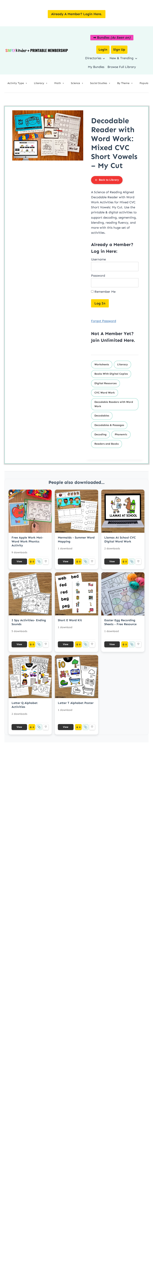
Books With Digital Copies (111, 373)
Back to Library (109, 179)
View (19, 561)
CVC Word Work (104, 392)
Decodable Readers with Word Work (113, 404)
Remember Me (104, 291)
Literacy (122, 364)
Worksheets (101, 364)
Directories (93, 58)
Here (129, 340)
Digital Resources (105, 383)
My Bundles (96, 67)
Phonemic (121, 434)
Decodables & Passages (109, 425)
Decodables (101, 415)
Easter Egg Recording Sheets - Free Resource (120, 622)
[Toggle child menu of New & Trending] (135, 58)
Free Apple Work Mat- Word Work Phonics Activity (27, 541)
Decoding (100, 434)
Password (98, 275)
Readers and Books (106, 443)
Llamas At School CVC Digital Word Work (120, 539)
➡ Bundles (111, 37)
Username (98, 259)
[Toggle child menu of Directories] (103, 58)
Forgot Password (103, 321)
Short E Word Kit (70, 620)
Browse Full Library (121, 67)
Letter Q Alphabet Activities (25, 705)
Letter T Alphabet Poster (75, 703)
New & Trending (121, 58)
